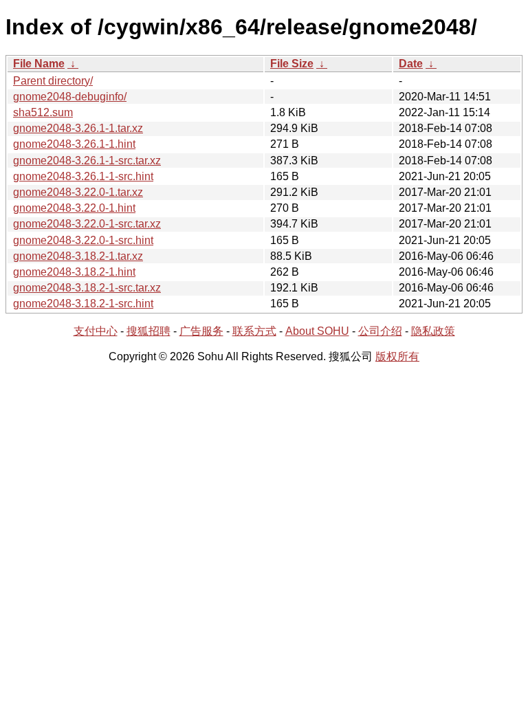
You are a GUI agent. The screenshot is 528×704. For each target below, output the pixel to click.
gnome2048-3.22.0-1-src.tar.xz (87, 224)
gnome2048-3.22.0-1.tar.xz (78, 192)
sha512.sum (43, 112)
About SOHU (317, 331)
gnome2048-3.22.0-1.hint (74, 208)
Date (411, 63)
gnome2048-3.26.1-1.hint (74, 144)
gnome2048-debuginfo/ (69, 96)
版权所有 (397, 356)
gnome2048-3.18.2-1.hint (74, 272)
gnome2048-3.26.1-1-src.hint (83, 176)
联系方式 (254, 331)
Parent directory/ (53, 81)
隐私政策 (433, 331)
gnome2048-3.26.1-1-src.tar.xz (87, 160)
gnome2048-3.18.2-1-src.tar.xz (87, 288)
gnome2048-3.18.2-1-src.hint (83, 303)
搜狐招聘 (148, 331)
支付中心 (96, 331)
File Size (292, 63)
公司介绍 (380, 331)
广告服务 (201, 331)
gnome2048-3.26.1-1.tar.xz (78, 128)
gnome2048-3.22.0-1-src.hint (83, 240)
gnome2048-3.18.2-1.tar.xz (78, 256)
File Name (39, 63)
